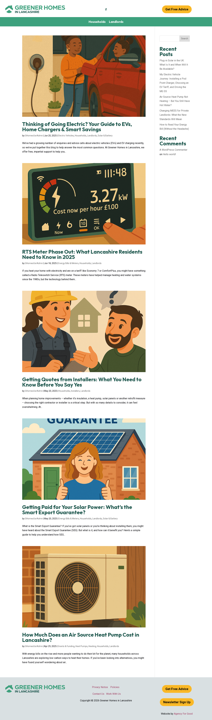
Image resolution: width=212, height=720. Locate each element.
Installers (75, 391)
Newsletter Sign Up (176, 702)
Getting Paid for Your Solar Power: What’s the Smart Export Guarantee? (77, 510)
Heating (92, 646)
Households (97, 22)
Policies (114, 687)
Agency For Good (183, 713)
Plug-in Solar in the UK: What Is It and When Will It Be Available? (174, 64)
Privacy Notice (101, 687)
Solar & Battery (105, 135)
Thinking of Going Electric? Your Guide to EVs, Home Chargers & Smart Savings (77, 127)
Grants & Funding (66, 646)
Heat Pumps (81, 646)
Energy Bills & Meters (68, 263)
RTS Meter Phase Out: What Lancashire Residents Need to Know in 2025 (82, 254)
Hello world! (169, 154)
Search (184, 38)
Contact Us (98, 693)
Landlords (116, 22)
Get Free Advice (176, 9)
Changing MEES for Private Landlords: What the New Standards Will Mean (174, 115)
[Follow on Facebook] (106, 9)
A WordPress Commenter (173, 149)
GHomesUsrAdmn (34, 135)
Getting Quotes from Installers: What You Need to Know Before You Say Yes (82, 382)
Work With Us (112, 693)
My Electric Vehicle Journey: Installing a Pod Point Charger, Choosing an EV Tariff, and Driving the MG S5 (174, 83)
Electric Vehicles (66, 135)
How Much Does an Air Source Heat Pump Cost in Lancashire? (80, 637)
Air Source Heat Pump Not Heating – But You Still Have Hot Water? (175, 101)
